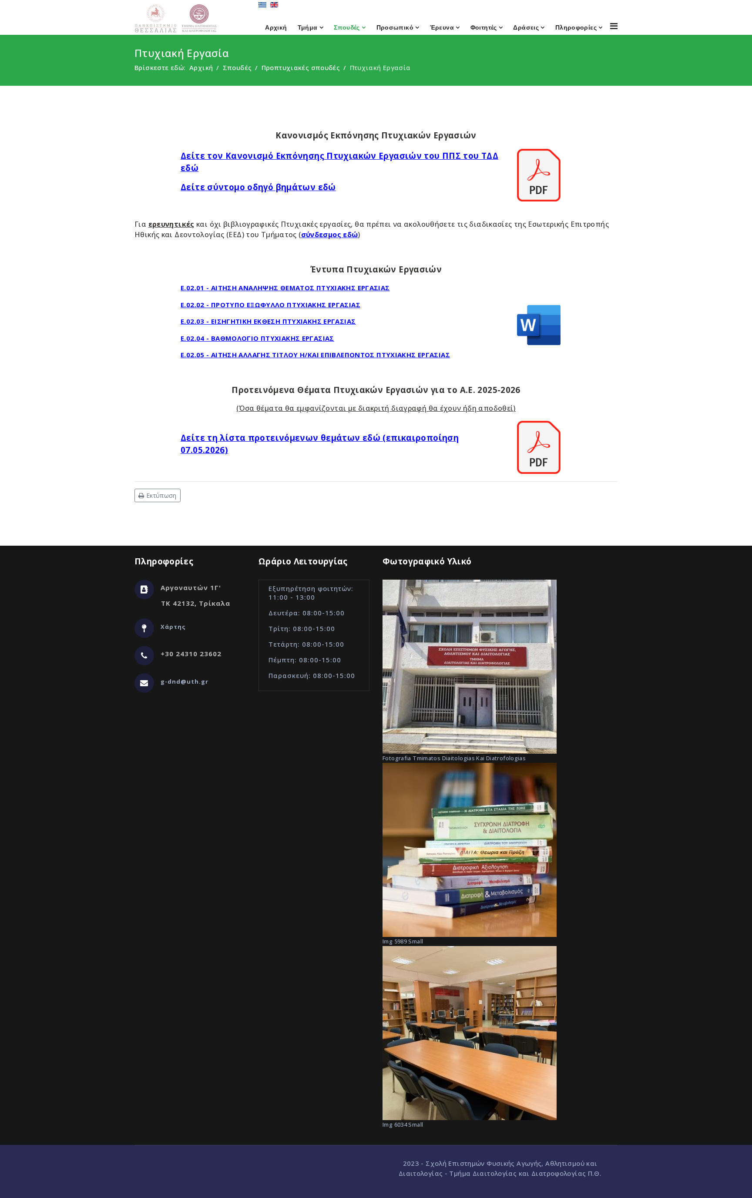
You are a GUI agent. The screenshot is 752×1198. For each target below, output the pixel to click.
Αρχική (276, 27)
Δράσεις (526, 27)
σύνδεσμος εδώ (329, 234)
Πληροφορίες (576, 27)
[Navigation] (614, 26)
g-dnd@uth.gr (184, 681)
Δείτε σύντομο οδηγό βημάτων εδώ (258, 186)
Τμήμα (308, 27)
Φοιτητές (483, 27)
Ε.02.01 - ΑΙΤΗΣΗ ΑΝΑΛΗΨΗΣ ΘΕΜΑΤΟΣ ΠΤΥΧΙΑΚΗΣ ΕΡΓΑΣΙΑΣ (285, 287)
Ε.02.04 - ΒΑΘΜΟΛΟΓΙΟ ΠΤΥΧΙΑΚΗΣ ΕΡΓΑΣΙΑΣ (257, 338)
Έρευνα (442, 27)
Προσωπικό (394, 27)
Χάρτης (173, 627)
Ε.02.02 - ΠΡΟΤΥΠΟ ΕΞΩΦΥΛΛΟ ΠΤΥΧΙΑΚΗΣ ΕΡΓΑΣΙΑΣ (270, 304)
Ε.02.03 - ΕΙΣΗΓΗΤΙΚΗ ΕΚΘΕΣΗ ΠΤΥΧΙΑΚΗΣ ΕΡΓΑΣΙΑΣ (268, 321)
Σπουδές (347, 27)
